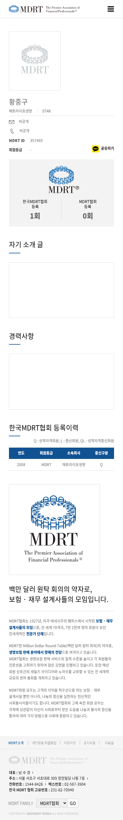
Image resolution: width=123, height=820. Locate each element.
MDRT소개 (16, 743)
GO (73, 803)
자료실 (109, 743)
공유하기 (107, 148)
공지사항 (90, 743)
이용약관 (70, 743)
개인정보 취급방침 (44, 743)
